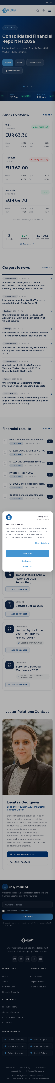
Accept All (27, 553)
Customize (26, 561)
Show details (41, 543)
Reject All (27, 566)
